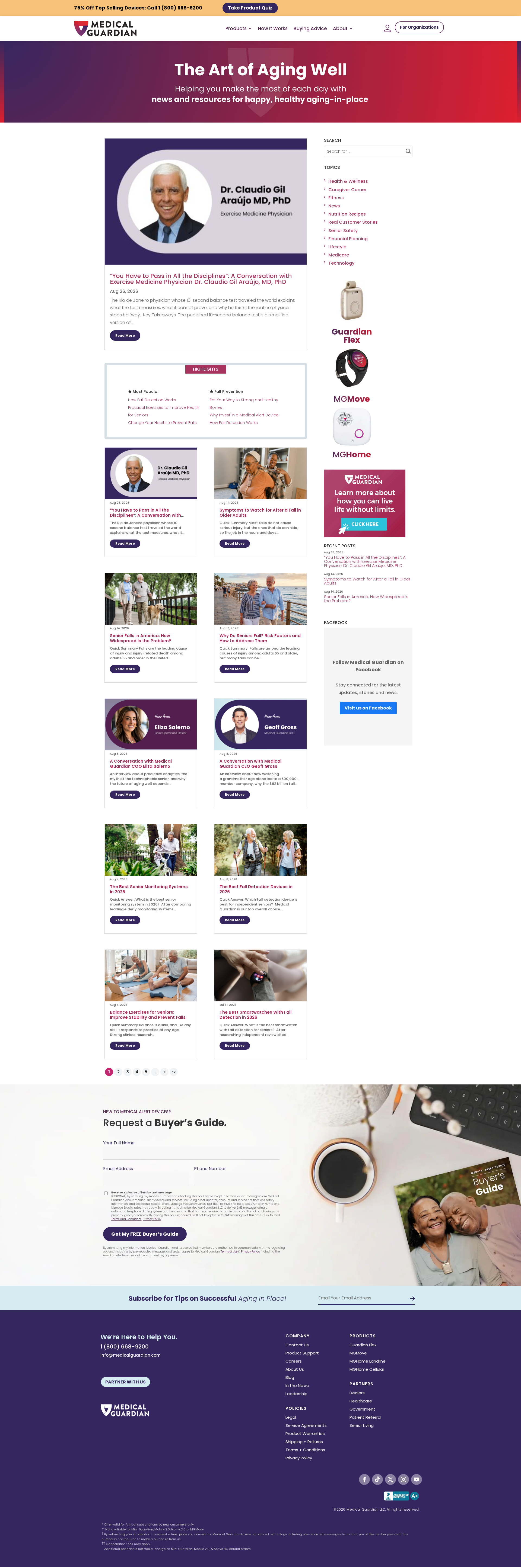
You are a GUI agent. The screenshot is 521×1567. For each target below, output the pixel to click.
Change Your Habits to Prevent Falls (162, 422)
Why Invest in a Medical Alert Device (244, 415)
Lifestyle (337, 247)
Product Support (302, 1353)
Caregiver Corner (347, 190)
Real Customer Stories (353, 222)
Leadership (296, 1394)
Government (362, 1409)
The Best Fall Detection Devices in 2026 (256, 889)
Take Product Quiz (250, 8)
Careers (293, 1361)
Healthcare (361, 1401)
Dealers (357, 1393)
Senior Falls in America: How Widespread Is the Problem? (141, 638)
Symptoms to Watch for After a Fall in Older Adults (260, 512)
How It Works (273, 28)
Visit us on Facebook (368, 708)
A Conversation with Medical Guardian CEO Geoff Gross (250, 763)
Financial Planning (348, 239)
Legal (290, 1417)
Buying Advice (310, 28)
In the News (297, 1386)
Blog (289, 1378)
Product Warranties (305, 1434)
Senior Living (362, 1426)
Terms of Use (229, 1252)
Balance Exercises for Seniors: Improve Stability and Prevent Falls (148, 1014)
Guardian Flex (363, 1345)
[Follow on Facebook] (364, 1479)
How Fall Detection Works (152, 400)
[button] (145, 1234)
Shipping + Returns (304, 1442)
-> (173, 1072)
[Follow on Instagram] (403, 1479)
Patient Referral (365, 1417)
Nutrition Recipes (347, 214)
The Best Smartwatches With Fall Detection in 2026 (255, 1014)
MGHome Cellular (367, 1369)
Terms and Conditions (126, 1219)
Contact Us (297, 1345)
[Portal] (387, 28)
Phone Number (210, 1168)
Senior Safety (343, 230)
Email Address (118, 1168)
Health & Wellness (348, 181)
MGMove (358, 1353)
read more (125, 335)
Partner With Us (125, 1382)
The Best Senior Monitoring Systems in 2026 (149, 889)
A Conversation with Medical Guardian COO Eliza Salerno (141, 763)
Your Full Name (119, 1143)
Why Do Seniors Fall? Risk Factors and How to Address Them (260, 638)
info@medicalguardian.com (130, 1355)
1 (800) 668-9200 (124, 1346)
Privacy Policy (152, 1219)
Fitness (336, 198)
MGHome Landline (368, 1361)
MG (352, 399)
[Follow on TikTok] (377, 1479)
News (334, 206)
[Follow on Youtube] (416, 1479)
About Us (294, 1369)
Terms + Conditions (305, 1450)
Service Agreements (306, 1426)
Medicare (338, 255)
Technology (341, 263)
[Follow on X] (390, 1479)
